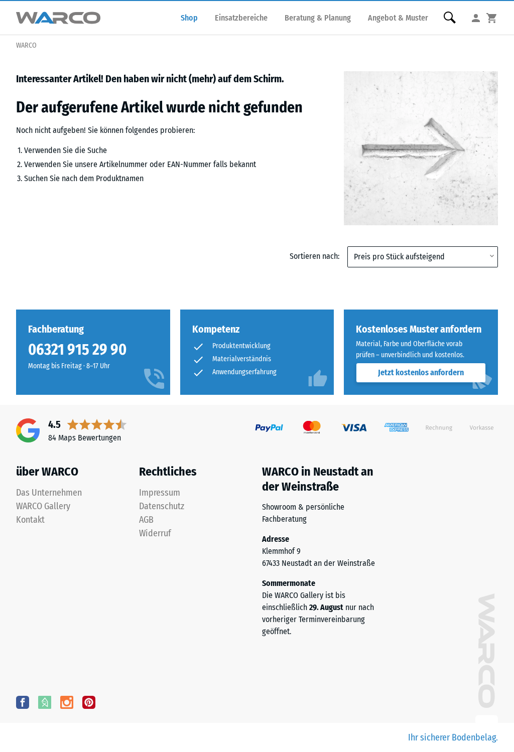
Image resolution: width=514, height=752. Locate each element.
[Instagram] (67, 702)
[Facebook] (23, 702)
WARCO (26, 45)
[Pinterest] (89, 702)
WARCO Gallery (43, 506)
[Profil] (476, 18)
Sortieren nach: (314, 256)
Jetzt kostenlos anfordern (421, 372)
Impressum (159, 492)
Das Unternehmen (49, 492)
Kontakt (30, 519)
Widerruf (155, 533)
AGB (146, 519)
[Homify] (45, 702)
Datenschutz (161, 506)
